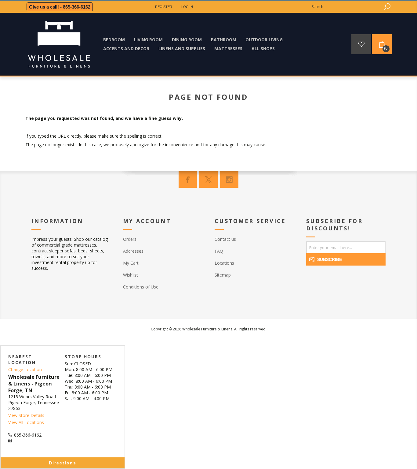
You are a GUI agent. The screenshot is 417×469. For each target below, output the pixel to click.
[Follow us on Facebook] (188, 179)
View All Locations (26, 422)
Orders (129, 239)
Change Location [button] (25, 369)
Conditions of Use (140, 287)
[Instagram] (229, 179)
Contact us (225, 239)
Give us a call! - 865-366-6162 (59, 6)
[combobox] (346, 6)
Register (163, 7)
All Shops (263, 48)
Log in (187, 7)
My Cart (131, 263)
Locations (224, 263)
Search (387, 6)
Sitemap (223, 275)
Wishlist (130, 275)
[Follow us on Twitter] (208, 179)
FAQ (219, 251)
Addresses (133, 251)
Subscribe (329, 259)
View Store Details (26, 415)
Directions (62, 462)
